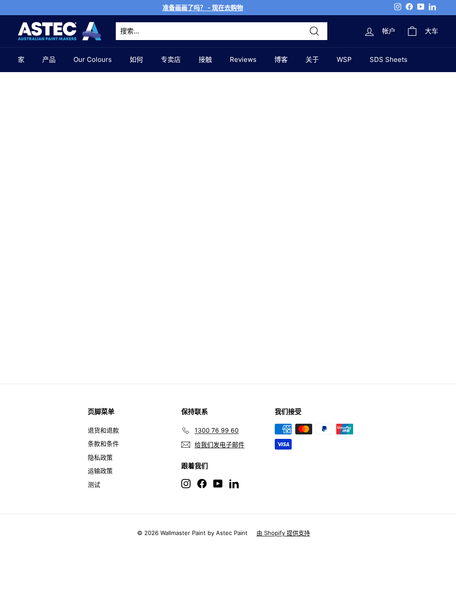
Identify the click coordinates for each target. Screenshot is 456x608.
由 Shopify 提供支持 (283, 532)
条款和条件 (103, 443)
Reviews (243, 59)
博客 (281, 59)
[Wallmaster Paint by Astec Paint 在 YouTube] (218, 483)
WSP (344, 59)
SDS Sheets (388, 59)
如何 (136, 59)
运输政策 (100, 470)
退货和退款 (103, 430)
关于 (312, 59)
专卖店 (171, 59)
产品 (49, 59)
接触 (205, 59)
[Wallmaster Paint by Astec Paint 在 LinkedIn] (234, 483)
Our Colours (92, 59)
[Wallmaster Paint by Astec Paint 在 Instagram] (186, 483)
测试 (94, 484)
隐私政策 (100, 457)
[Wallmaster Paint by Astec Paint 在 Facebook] (202, 483)
